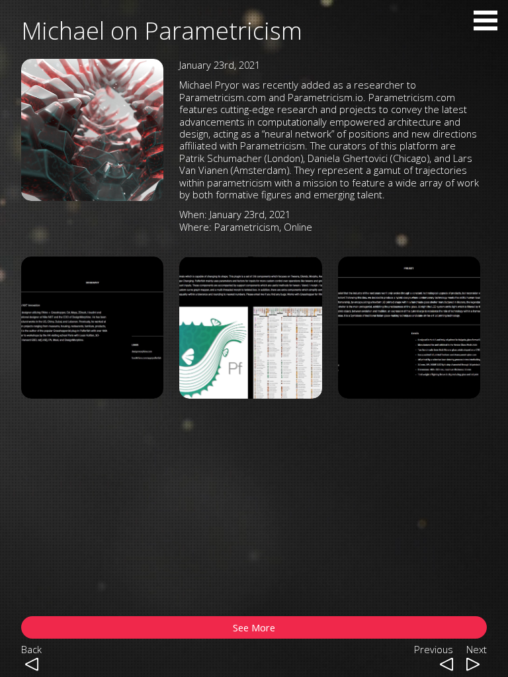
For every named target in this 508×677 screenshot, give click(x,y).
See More (254, 627)
